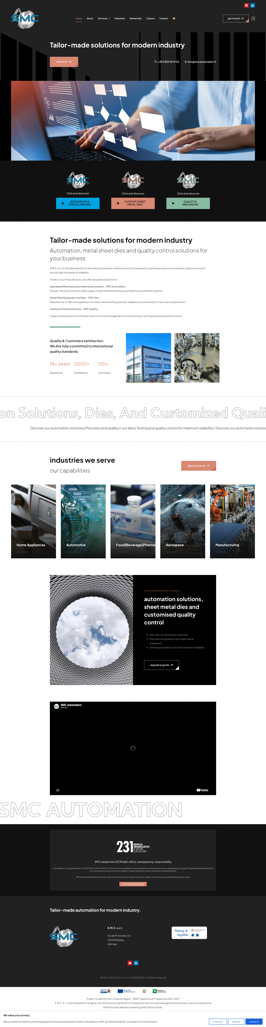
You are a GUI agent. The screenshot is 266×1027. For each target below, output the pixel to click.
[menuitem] (174, 18)
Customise (218, 1021)
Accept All (254, 1021)
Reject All (236, 1021)
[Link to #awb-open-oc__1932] (253, 18)
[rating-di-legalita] (189, 927)
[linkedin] (252, 5)
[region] (133, 1019)
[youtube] (246, 5)
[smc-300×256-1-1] (25, 8)
